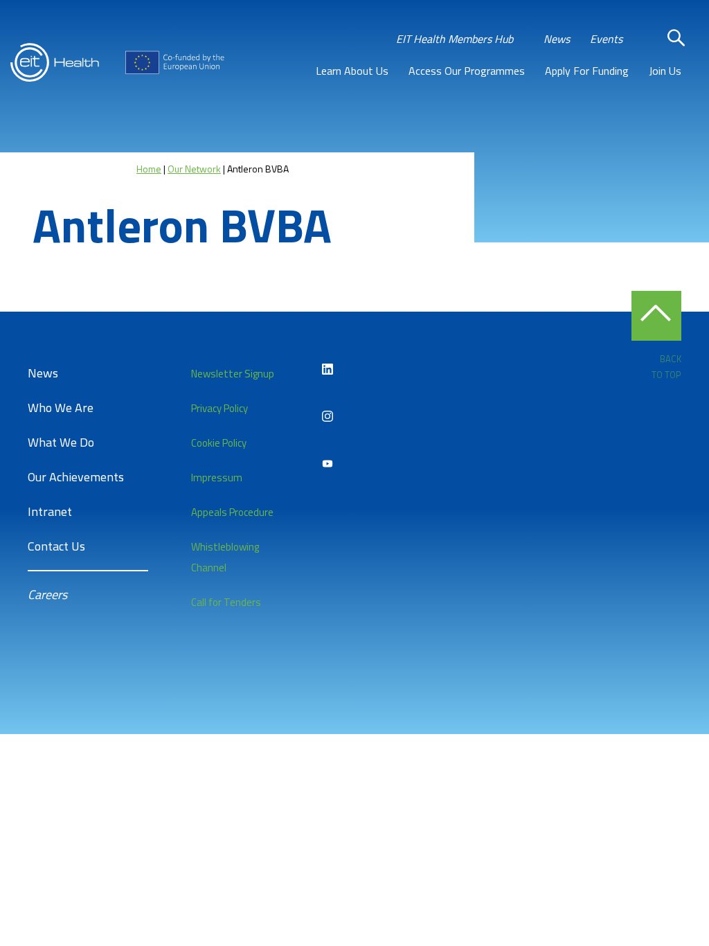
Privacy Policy (219, 408)
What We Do (61, 442)
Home (148, 168)
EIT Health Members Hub (454, 38)
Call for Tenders (226, 602)
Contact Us (56, 546)
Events (606, 38)
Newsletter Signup (232, 374)
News (557, 38)
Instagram (327, 416)
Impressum (216, 477)
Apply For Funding (587, 70)
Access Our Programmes (467, 70)
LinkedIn (327, 369)
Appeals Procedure (232, 512)
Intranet (50, 511)
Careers (47, 594)
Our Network (194, 168)
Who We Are (60, 407)
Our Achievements (76, 476)
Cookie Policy (218, 443)
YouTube (327, 463)
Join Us (665, 70)
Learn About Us (352, 70)
